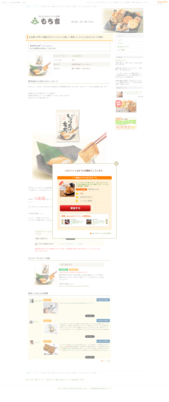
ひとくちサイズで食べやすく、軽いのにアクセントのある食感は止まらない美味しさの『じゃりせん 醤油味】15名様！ (92, 184)
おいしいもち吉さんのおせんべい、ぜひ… (99, 222)
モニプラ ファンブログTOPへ (102, 233)
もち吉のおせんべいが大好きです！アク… (77, 222)
